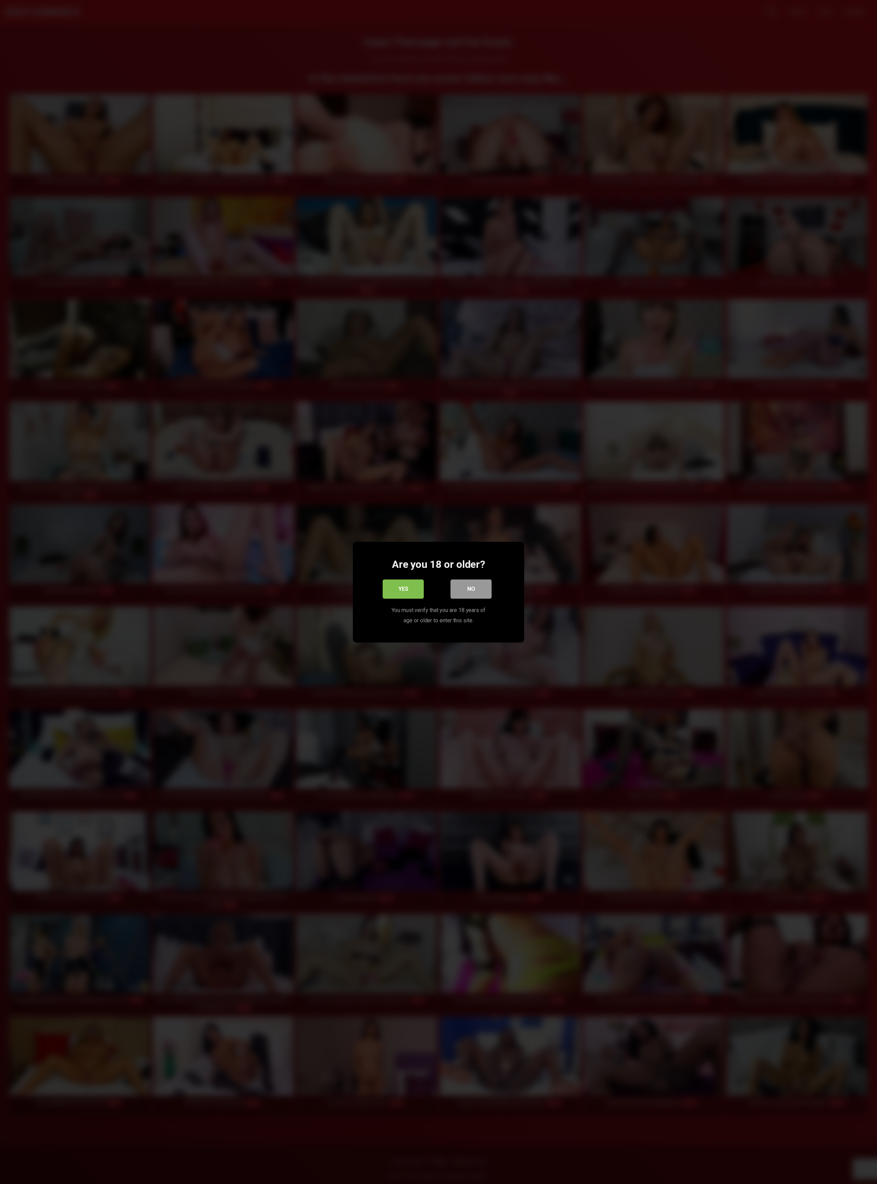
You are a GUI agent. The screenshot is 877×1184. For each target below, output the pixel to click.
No (471, 588)
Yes (403, 588)
